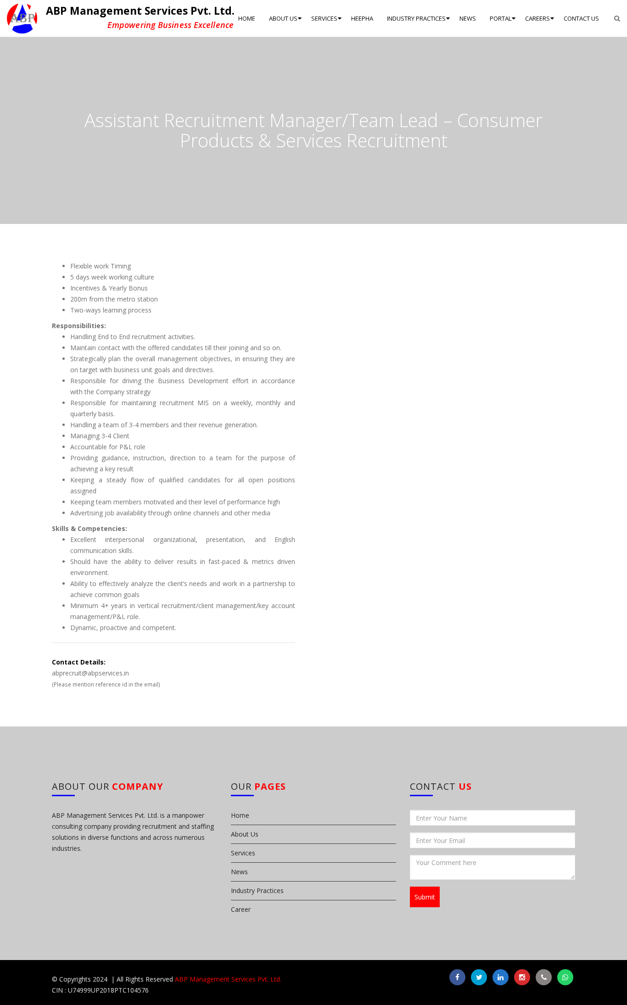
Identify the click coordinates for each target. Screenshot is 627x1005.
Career (241, 909)
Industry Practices (257, 890)
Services (243, 853)
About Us (244, 834)
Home (240, 815)
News (239, 871)
